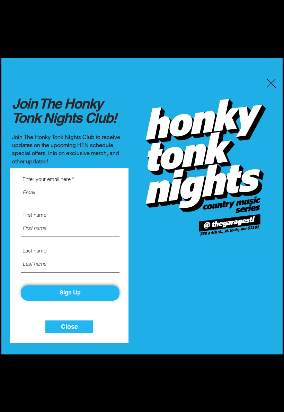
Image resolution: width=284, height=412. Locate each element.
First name (34, 214)
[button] (271, 83)
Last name (34, 250)
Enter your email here (47, 179)
